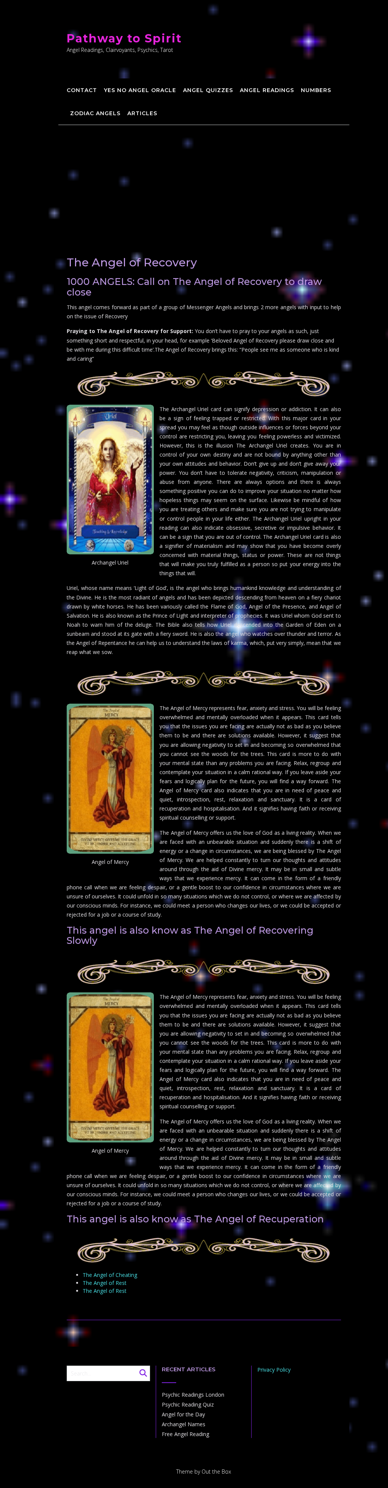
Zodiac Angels (95, 113)
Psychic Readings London (193, 1394)
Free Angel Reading (185, 1434)
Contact (82, 90)
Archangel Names (183, 1424)
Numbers (316, 90)
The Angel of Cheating (110, 1274)
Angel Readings (267, 90)
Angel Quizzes (208, 90)
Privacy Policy (274, 1369)
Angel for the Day (183, 1414)
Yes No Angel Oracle (140, 90)
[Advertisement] (203, 182)
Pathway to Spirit (124, 38)
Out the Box (216, 1471)
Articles (142, 113)
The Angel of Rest (105, 1282)
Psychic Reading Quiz (188, 1404)
